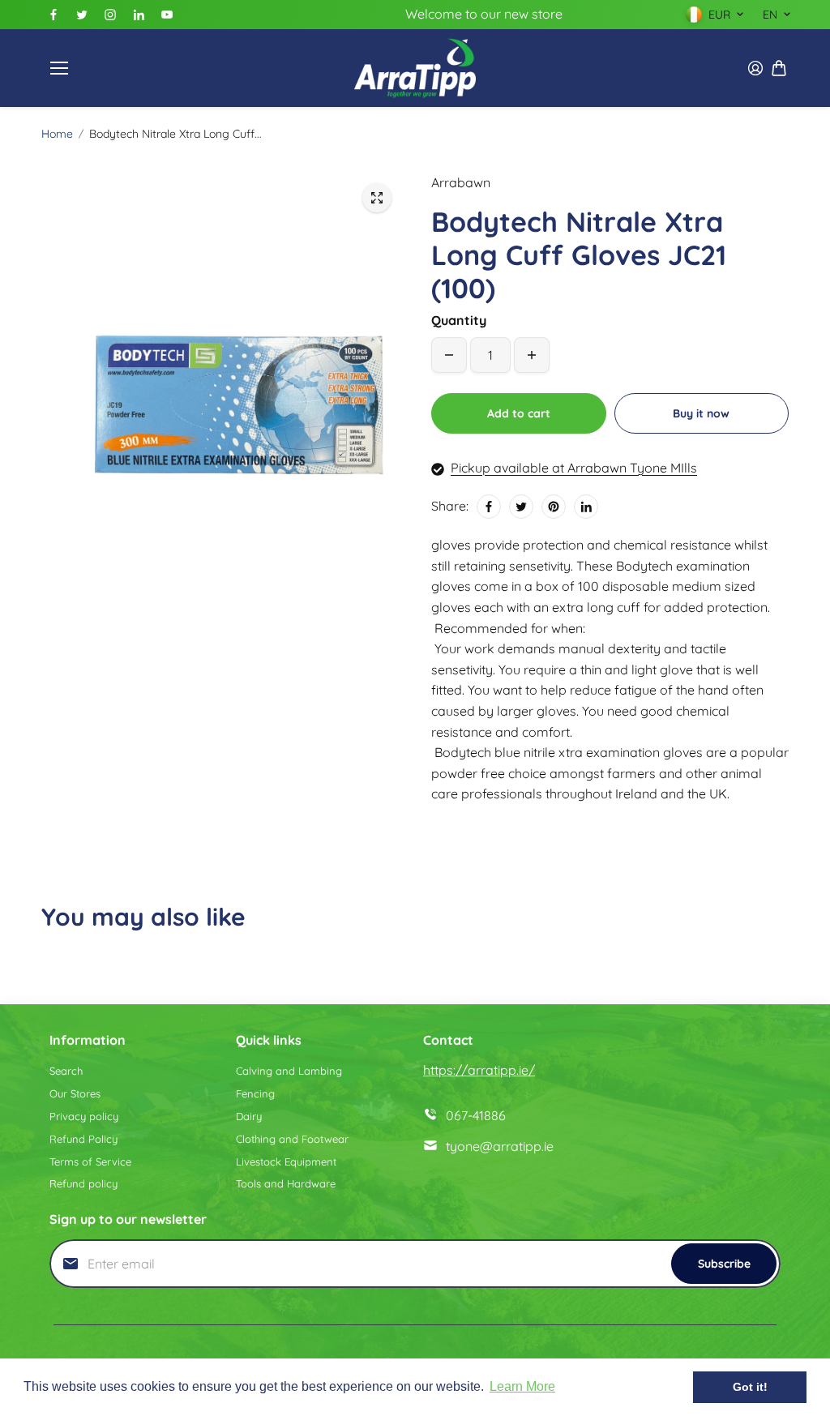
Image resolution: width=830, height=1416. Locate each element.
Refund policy (83, 1183)
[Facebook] (53, 14)
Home (57, 133)
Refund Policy (83, 1138)
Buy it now (701, 413)
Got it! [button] (750, 1386)
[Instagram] (110, 14)
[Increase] (532, 355)
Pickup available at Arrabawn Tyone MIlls (574, 468)
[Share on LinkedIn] (586, 506)
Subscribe (724, 1263)
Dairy (249, 1116)
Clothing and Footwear (292, 1138)
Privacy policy (83, 1116)
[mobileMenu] (59, 68)
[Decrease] (449, 355)
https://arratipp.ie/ (479, 1070)
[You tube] (167, 14)
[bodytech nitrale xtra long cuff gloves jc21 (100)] (377, 198)
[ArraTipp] (415, 68)
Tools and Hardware (286, 1183)
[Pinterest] (553, 506)
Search (66, 1070)
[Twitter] (82, 14)
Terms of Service (90, 1161)
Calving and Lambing (289, 1070)
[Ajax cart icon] (779, 68)
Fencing (255, 1093)
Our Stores (75, 1093)
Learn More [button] (522, 1386)
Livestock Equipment (286, 1161)
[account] (755, 68)
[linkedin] (138, 14)
